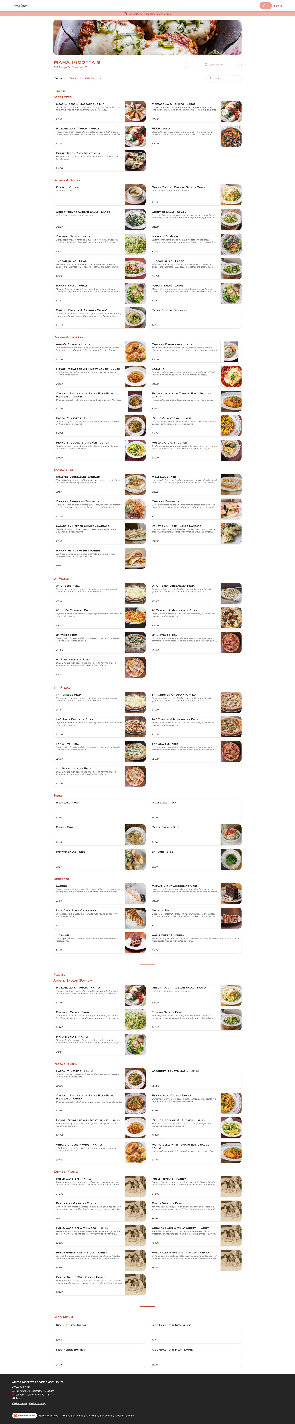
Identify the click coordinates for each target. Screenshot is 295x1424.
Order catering (37, 1403)
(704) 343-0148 (21, 1387)
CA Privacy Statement (99, 1415)
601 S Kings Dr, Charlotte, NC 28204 (33, 1390)
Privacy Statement (72, 1415)
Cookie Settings (124, 1415)
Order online (19, 1403)
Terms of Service (48, 1415)
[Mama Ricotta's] (20, 6)
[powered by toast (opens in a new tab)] (25, 1415)
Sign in (278, 5)
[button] (61, 78)
